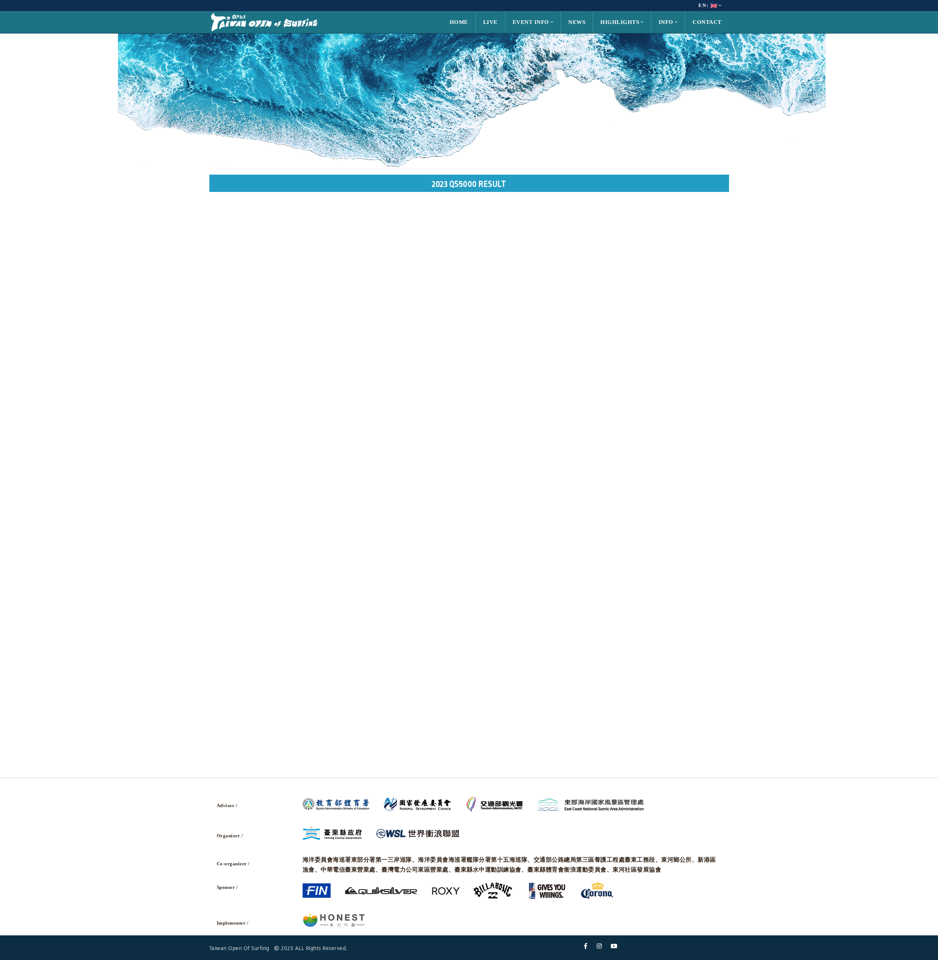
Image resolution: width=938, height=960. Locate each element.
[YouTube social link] (614, 946)
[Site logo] (264, 21)
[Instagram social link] (599, 946)
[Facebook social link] (585, 946)
